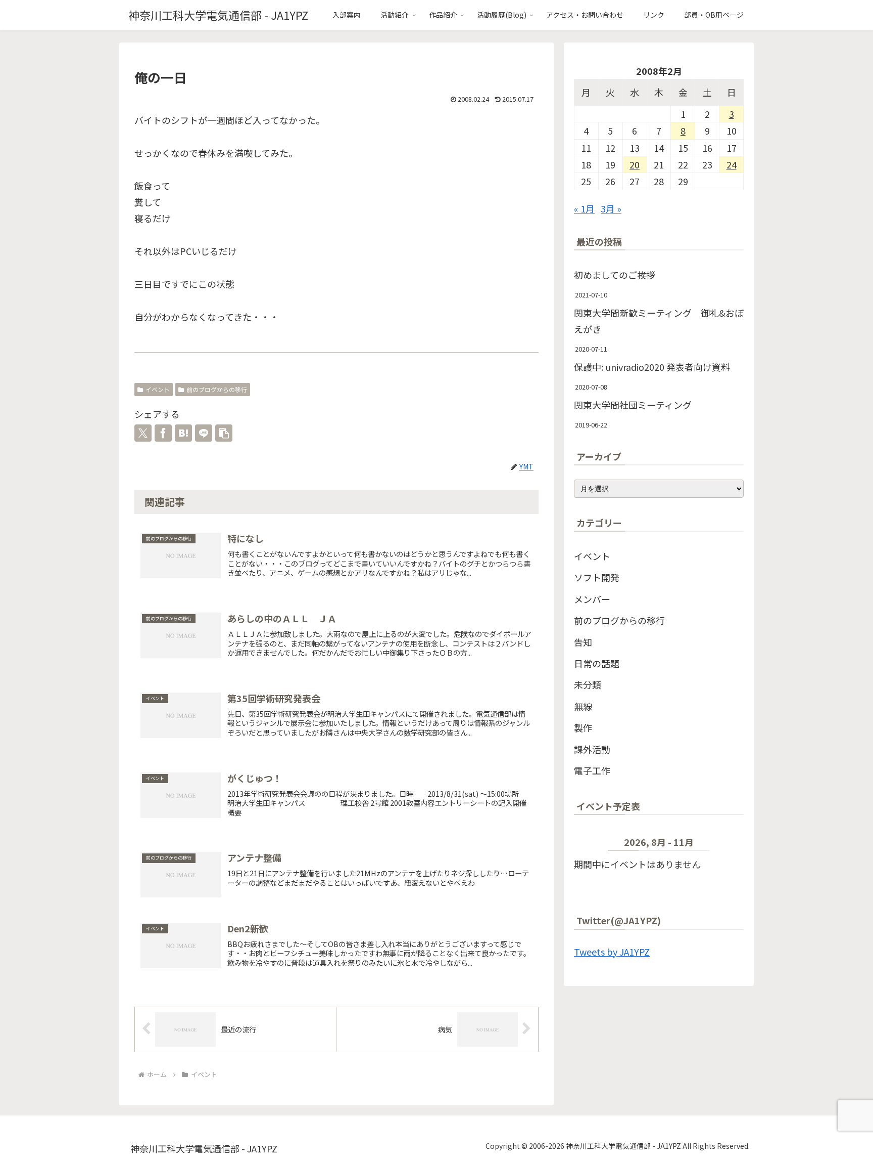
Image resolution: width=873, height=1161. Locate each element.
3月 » (611, 208)
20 (634, 164)
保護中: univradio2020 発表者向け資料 (652, 366)
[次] (727, 844)
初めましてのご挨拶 (614, 274)
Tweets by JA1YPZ (612, 951)
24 (731, 164)
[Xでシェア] (143, 433)
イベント (158, 389)
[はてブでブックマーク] (183, 433)
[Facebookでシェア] (163, 433)
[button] (223, 433)
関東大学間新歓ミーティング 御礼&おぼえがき (659, 320)
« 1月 (584, 208)
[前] (591, 844)
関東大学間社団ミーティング (633, 404)
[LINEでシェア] (203, 433)
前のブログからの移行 (216, 389)
